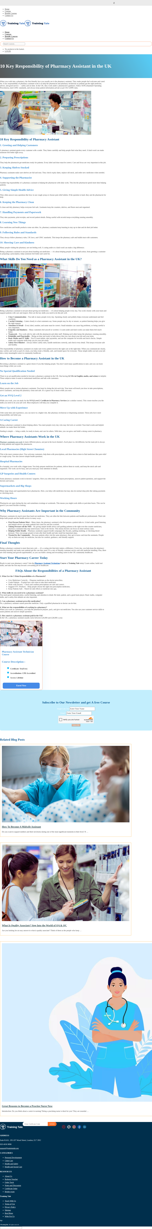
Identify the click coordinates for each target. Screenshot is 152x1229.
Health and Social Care (13, 1167)
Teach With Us (10, 1201)
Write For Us (9, 1216)
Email (63, 713)
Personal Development (13, 1158)
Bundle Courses (11, 13)
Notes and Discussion (13, 1185)
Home (7, 9)
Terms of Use (10, 1204)
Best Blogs (9, 1213)
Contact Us (9, 15)
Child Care (9, 1161)
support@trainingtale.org (9, 1148)
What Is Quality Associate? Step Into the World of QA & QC (34, 925)
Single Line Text (63, 709)
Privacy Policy (10, 1207)
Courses (8, 11)
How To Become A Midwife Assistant (21, 826)
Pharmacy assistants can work (11, 442)
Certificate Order (11, 1189)
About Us (8, 1176)
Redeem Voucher (11, 1179)
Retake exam (9, 1192)
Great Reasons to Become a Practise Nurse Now (27, 1106)
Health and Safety (11, 1164)
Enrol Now (21, 685)
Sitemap (8, 1210)
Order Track (9, 1182)
